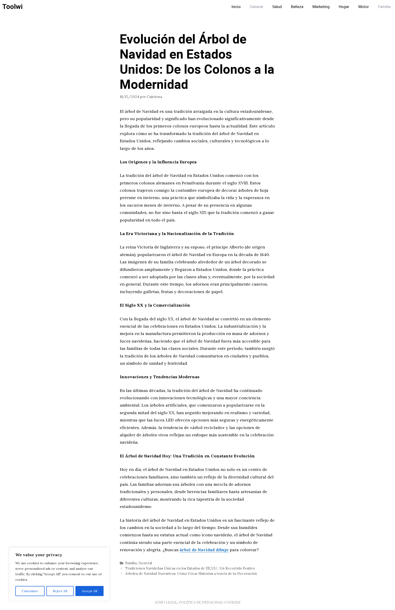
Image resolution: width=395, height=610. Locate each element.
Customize (30, 591)
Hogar (344, 7)
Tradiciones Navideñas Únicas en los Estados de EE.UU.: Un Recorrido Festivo (190, 568)
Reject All (60, 591)
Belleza (297, 7)
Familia (384, 7)
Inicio (236, 7)
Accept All (89, 591)
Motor (363, 7)
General (256, 7)
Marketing (321, 7)
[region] (59, 574)
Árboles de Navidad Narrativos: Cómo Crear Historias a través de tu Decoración (191, 573)
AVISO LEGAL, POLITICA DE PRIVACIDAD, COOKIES (197, 602)
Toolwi (12, 7)
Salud (277, 7)
